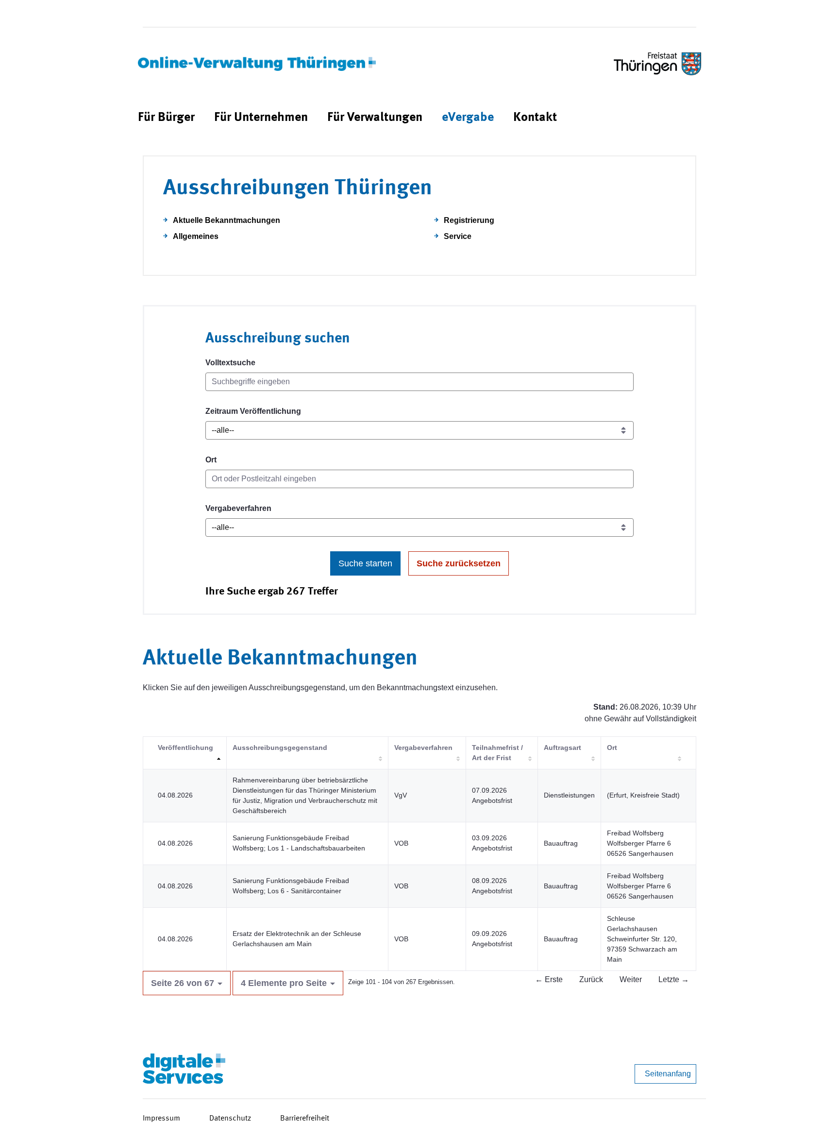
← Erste (549, 979)
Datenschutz (230, 1118)
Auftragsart (562, 747)
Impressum (161, 1118)
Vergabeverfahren (238, 508)
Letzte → (673, 979)
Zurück (591, 979)
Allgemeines (195, 236)
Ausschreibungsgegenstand (280, 747)
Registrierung (469, 220)
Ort (211, 460)
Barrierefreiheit (304, 1118)
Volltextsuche (230, 362)
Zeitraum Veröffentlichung (253, 411)
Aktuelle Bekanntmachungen (226, 220)
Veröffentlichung (185, 747)
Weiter (631, 979)
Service (457, 236)
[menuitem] (166, 117)
